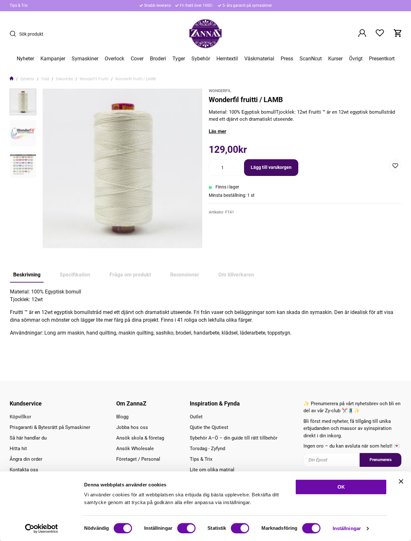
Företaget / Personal (138, 459)
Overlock (114, 58)
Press (287, 58)
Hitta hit (18, 448)
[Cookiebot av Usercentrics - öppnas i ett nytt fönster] (41, 528)
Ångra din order (26, 459)
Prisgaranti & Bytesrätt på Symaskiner (50, 427)
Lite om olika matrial (212, 470)
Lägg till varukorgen (271, 167)
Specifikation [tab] (75, 275)
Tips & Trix (19, 5)
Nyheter (25, 58)
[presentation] (23, 102)
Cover (137, 58)
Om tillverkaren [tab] (236, 275)
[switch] (186, 528)
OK (341, 487)
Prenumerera (380, 460)
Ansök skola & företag (140, 438)
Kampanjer (52, 58)
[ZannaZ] (205, 33)
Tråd (45, 79)
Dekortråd (64, 79)
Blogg (122, 417)
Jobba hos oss (132, 427)
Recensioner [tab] (184, 275)
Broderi (158, 58)
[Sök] (14, 34)
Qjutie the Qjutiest (209, 427)
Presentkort (382, 58)
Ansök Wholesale (135, 448)
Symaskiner (85, 58)
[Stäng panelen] (401, 481)
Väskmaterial (259, 58)
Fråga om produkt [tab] (130, 275)
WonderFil (220, 90)
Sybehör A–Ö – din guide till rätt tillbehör (233, 438)
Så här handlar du (28, 438)
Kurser (335, 58)
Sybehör (200, 58)
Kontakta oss (24, 470)
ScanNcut (311, 58)
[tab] (23, 102)
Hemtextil (227, 58)
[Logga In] (362, 33)
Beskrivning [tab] (26, 275)
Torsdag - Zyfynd (207, 448)
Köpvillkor (20, 417)
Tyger (178, 58)
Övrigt (356, 58)
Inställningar (347, 528)
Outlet (196, 417)
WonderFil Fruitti (94, 79)
